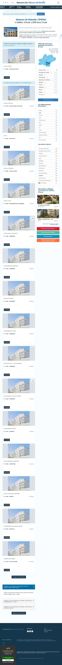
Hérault (48, 125)
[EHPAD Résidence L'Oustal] (19, 321)
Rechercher (41, 14)
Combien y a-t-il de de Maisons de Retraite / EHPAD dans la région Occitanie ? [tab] (18, 607)
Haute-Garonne (48, 120)
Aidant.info (19, 652)
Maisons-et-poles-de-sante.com (38, 652)
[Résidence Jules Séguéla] (19, 548)
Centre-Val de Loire (48, 155)
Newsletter (18, 2)
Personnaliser (8, 660)
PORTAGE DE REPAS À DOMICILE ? (48, 232)
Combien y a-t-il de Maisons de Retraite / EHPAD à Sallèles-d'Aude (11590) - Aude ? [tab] (16, 587)
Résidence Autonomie (28, 7)
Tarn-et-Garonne (48, 139)
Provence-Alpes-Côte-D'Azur (48, 180)
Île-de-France (48, 168)
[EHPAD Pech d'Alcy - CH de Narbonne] (19, 353)
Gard (48, 117)
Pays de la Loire (48, 178)
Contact (12, 2)
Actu (3, 645)
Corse (48, 158)
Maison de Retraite (2, 7)
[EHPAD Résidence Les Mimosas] (19, 255)
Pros (61, 7)
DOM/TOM (48, 160)
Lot (48, 127)
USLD (3, 642)
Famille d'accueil (41, 640)
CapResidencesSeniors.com (30, 651)
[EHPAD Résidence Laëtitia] (19, 418)
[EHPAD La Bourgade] (19, 158)
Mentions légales (48, 630)
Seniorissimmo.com (26, 652)
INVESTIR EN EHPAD (48, 236)
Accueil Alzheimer (19, 7)
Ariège (48, 110)
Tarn (48, 137)
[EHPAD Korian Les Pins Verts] (19, 223)
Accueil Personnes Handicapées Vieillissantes (27, 640)
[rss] (8, 3)
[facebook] (3, 3)
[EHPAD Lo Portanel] (19, 93)
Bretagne (48, 153)
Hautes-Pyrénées (48, 132)
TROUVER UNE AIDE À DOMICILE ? (48, 228)
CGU (45, 628)
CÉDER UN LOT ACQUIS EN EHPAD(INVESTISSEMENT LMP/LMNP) (48, 240)
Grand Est (48, 163)
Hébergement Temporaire (46, 639)
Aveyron (48, 115)
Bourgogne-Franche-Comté (48, 151)
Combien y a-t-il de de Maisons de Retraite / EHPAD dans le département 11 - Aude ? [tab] (18, 601)
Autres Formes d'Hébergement (39, 7)
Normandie (48, 170)
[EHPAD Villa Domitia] (19, 288)
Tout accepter (8, 657)
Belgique (49, 182)
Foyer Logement (36, 639)
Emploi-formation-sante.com (52, 651)
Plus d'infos (6, 77)
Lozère (48, 130)
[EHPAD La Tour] (19, 190)
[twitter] (6, 3)
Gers (48, 122)
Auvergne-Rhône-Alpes (48, 148)
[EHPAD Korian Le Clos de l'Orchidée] (19, 386)
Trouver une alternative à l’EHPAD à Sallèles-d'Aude (51, 224)
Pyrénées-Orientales (48, 135)
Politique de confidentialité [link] (8, 662)
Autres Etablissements (51, 640)
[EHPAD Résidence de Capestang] (19, 451)
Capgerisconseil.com (41, 651)
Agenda (57, 7)
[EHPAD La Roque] (19, 56)
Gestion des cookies (39, 658)
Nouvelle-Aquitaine (48, 173)
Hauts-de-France (48, 165)
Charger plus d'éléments (19, 577)
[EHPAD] (19, 125)
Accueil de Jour (11, 7)
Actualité (52, 7)
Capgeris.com (20, 651)
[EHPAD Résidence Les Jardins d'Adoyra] (19, 516)
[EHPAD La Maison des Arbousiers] (19, 483)
